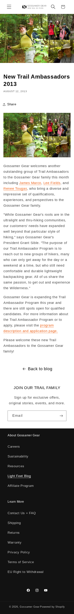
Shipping (14, 523)
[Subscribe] (61, 416)
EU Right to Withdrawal (26, 572)
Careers (14, 446)
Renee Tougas (15, 188)
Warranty (15, 542)
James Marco (30, 183)
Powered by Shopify (52, 606)
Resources (16, 466)
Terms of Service (21, 562)
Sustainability (18, 456)
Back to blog (40, 368)
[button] (9, 7)
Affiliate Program (21, 486)
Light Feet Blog (19, 476)
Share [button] (11, 104)
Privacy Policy (19, 552)
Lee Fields (52, 183)
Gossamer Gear (29, 606)
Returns (14, 532)
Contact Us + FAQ (22, 513)
